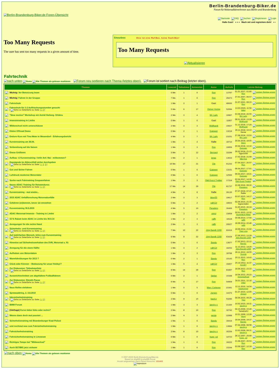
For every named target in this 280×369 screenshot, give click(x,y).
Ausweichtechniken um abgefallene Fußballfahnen (35, 276)
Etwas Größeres (18, 152)
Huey (243, 316)
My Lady (214, 115)
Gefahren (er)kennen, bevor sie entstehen (30, 203)
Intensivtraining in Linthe (22, 120)
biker (243, 110)
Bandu (214, 242)
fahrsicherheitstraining (21, 297)
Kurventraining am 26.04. (22, 142)
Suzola (243, 254)
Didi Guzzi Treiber (213, 180)
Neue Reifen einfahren (21, 287)
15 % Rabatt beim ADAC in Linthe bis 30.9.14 (32, 219)
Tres (243, 300)
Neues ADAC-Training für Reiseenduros (29, 185)
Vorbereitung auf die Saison (23, 147)
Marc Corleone (214, 287)
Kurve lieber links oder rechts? (35, 310)
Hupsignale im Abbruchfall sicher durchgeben (33, 162)
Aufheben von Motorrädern (23, 253)
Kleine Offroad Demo (20, 131)
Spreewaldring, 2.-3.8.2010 (23, 293)
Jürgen (213, 293)
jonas (213, 158)
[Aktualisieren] (194, 63)
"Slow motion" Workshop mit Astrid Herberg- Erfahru (36, 115)
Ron (214, 92)
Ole (213, 164)
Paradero (243, 187)
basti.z (214, 299)
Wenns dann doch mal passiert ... (26, 315)
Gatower (214, 131)
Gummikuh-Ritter (243, 215)
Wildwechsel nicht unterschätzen (26, 126)
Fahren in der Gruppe (29, 98)
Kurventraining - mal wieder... (24, 192)
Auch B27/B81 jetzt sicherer (23, 347)
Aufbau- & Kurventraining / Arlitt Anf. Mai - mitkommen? (38, 158)
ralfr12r (213, 203)
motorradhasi (243, 277)
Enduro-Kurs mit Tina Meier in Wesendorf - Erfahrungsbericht (40, 136)
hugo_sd (214, 337)
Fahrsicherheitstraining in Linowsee (28, 337)
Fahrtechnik (15, 76)
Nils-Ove (243, 159)
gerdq (213, 315)
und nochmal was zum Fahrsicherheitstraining (33, 326)
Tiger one (243, 231)
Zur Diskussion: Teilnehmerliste (25, 268)
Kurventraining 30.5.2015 (22, 208)
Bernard (214, 152)
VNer (243, 283)
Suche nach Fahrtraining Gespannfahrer (30, 180)
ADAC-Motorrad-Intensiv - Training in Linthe (32, 213)
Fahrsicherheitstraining (21, 331)
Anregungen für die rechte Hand (26, 224)
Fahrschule (15, 103)
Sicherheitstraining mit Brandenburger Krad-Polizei (35, 321)
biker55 (213, 197)
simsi (213, 213)
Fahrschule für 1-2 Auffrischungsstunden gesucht (35, 107)
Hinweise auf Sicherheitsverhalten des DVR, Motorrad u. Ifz (39, 242)
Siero (243, 143)
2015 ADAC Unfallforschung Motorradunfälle (32, 197)
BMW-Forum (16, 305)
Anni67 (243, 265)
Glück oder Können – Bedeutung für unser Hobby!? (36, 264)
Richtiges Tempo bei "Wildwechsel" (27, 342)
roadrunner (243, 289)
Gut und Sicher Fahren (21, 169)
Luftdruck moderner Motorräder (25, 175)
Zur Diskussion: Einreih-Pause (25, 280)
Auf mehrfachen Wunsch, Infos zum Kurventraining (35, 235)
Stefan (214, 276)
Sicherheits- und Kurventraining (26, 228)
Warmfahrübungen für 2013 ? (24, 258)
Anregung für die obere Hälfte (24, 248)
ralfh (214, 219)
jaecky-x (214, 305)
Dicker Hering (213, 109)
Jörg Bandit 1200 (214, 230)
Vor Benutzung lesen (28, 92)
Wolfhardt (243, 121)
